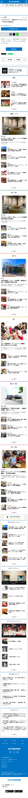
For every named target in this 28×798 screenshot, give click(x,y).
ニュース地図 (3, 17)
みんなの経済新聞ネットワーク (14, 780)
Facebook (10, 752)
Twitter (14, 752)
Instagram (17, 752)
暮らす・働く (20, 4)
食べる (7, 4)
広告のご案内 (4, 765)
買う (16, 4)
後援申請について (5, 766)
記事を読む (14, 49)
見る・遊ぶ (12, 4)
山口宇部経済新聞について (7, 757)
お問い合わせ (4, 763)
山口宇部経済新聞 (14, 2)
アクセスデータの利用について (7, 761)
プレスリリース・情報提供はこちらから (9, 759)
